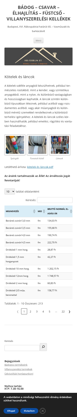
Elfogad (11, 410)
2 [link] (30, 311)
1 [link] (24, 311)
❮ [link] (18, 311)
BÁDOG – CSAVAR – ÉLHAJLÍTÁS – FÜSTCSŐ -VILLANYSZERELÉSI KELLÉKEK (38, 13)
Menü (38, 40)
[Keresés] (43, 347)
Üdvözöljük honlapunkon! (18, 373)
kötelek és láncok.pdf (40, 167)
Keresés (8, 341)
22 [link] (63, 311)
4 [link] (43, 311)
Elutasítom (29, 410)
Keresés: (31, 200)
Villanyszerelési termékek (18, 369)
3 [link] (37, 311)
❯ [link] (69, 311)
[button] (34, 211)
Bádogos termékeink (15, 364)
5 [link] (49, 311)
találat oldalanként (27, 191)
